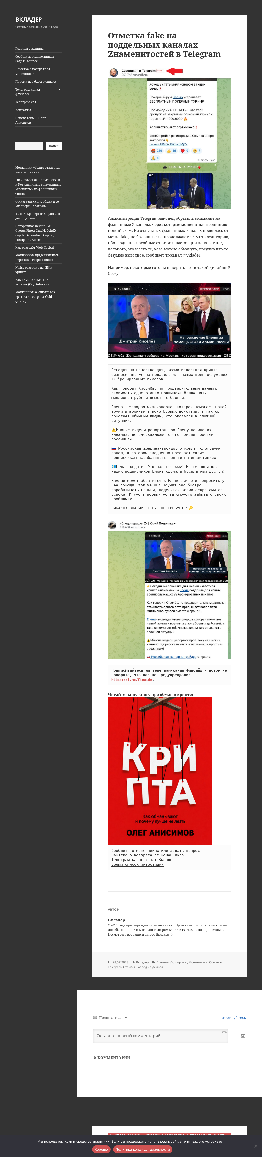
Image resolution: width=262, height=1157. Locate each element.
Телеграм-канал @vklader (27, 91)
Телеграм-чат (25, 102)
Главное (162, 962)
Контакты (23, 110)
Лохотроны (178, 962)
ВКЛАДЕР (28, 19)
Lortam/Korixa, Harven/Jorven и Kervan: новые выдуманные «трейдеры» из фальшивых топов (38, 187)
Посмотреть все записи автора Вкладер (139, 934)
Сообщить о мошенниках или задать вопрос (155, 850)
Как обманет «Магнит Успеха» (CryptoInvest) (32, 282)
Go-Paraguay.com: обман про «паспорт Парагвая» (37, 203)
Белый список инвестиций (137, 864)
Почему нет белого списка (35, 81)
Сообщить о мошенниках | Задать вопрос (36, 58)
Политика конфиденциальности (143, 1149)
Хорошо (101, 1149)
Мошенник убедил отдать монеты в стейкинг (38, 169)
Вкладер (142, 962)
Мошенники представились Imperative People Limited (37, 257)
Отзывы (129, 967)
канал (137, 860)
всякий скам (120, 230)
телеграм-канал (166, 930)
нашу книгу (138, 694)
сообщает (155, 255)
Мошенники (198, 962)
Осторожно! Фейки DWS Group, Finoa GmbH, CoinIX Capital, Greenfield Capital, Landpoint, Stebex (35, 233)
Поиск (53, 146)
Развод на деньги (149, 967)
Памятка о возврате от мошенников (32, 71)
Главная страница (29, 48)
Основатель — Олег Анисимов (30, 120)
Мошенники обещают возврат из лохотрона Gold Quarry (35, 296)
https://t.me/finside (131, 679)
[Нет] (255, 1146)
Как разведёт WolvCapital (34, 247)
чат (153, 860)
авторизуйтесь (231, 1017)
